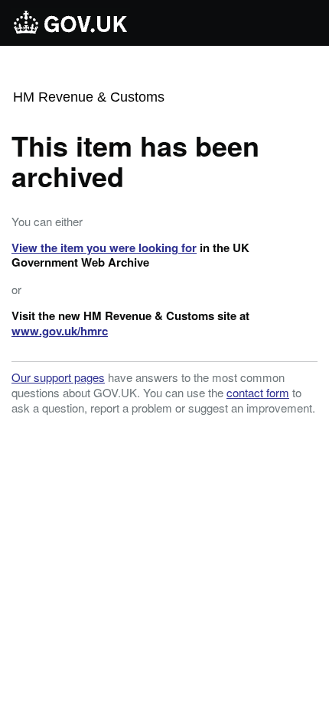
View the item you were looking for (104, 247)
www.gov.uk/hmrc (59, 330)
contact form (257, 392)
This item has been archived (135, 160)
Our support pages (58, 377)
